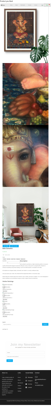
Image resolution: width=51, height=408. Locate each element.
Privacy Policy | (24, 400)
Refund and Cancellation (39, 400)
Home (11, 5)
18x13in (8, 259)
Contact (35, 5)
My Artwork (23, 5)
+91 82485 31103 (39, 385)
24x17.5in (13, 259)
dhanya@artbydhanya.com (40, 380)
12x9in (4, 259)
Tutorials (29, 5)
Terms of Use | (31, 400)
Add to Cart (14, 246)
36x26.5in (23, 259)
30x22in (18, 259)
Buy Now (6, 246)
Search (4, 322)
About (16, 5)
